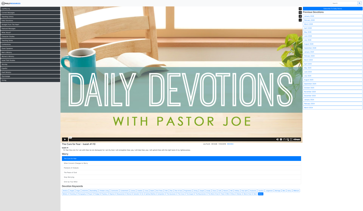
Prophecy (105, 194)
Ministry (65, 194)
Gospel (202, 190)
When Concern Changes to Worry (76, 163)
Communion (114, 190)
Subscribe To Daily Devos (332, 9)
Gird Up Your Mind (70, 182)
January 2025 (309, 52)
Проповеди (6, 76)
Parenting (73, 194)
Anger (78, 190)
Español (4, 68)
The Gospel (189, 194)
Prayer (90, 194)
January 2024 (309, 100)
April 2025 (308, 64)
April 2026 (308, 28)
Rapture (112, 194)
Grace (214, 190)
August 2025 (308, 80)
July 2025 (307, 76)
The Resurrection (200, 194)
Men (284, 190)
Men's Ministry (7, 52)
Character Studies (8, 36)
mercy (289, 190)
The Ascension (171, 194)
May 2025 (307, 68)
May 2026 (307, 32)
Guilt (219, 190)
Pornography (82, 194)
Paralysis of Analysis (71, 168)
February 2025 (309, 56)
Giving (4, 80)
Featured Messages (8, 28)
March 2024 (308, 108)
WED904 (230, 144)
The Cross (181, 194)
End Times (159, 190)
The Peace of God (70, 172)
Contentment (124, 190)
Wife (227, 194)
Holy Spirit (244, 190)
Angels (72, 190)
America (65, 190)
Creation (139, 190)
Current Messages (8, 13)
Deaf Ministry (6, 72)
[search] (359, 3)
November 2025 (310, 92)
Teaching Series (7, 40)
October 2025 (309, 88)
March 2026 (308, 24)
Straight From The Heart (10, 24)
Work (255, 194)
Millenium (296, 190)
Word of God (247, 194)
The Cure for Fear (70, 158)
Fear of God (178, 190)
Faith (166, 190)
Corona (133, 190)
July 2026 (307, 40)
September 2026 (310, 48)
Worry (261, 194)
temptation (161, 194)
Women (239, 194)
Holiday (237, 190)
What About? (6, 32)
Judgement (269, 190)
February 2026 (309, 20)
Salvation (136, 194)
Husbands (253, 190)
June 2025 (308, 72)
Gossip (208, 190)
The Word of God (213, 194)
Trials (222, 194)
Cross (146, 190)
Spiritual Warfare (150, 194)
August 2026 (308, 44)
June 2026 (308, 36)
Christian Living (104, 190)
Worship (4, 64)
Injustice (260, 190)
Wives (233, 194)
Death (152, 190)
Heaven (225, 190)
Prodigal (96, 194)
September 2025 (310, 84)
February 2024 (309, 104)
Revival (129, 194)
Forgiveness (188, 190)
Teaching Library (8, 17)
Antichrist (85, 190)
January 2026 (309, 16)
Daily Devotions (7, 20)
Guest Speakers (7, 48)
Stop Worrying (69, 177)
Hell (231, 190)
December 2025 (310, 96)
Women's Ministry (8, 56)
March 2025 (308, 60)
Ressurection (121, 194)
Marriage (277, 190)
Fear (171, 190)
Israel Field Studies (8, 60)
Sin (142, 194)
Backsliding (93, 190)
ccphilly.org (6, 9)
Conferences (6, 44)
